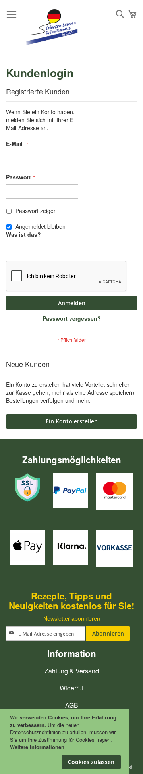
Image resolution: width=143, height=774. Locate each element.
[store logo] (54, 26)
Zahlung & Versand (71, 670)
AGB (71, 705)
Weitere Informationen (37, 747)
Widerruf (71, 687)
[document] (65, 732)
